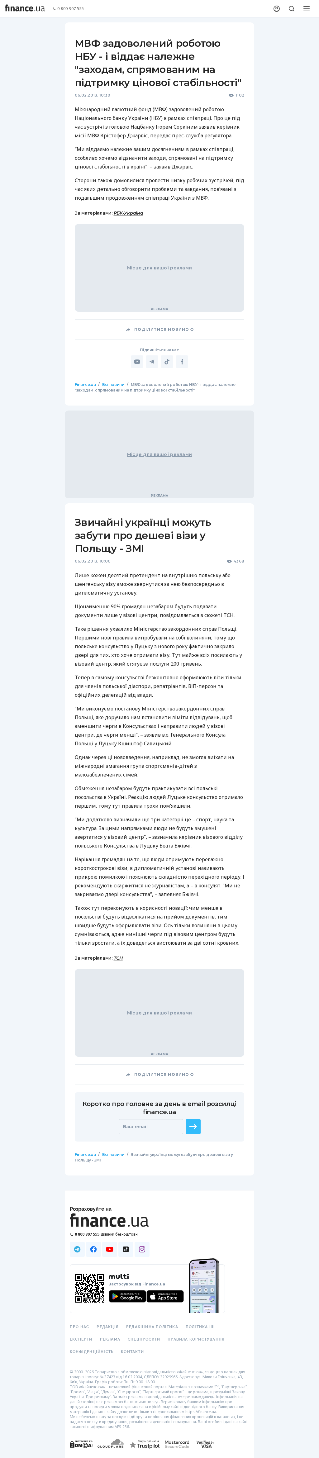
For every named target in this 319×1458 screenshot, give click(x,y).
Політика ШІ (200, 1327)
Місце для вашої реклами (159, 268)
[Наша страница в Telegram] (77, 1249)
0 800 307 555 (70, 9)
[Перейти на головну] (25, 9)
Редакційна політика (152, 1327)
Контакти (132, 1352)
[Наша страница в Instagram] (142, 1249)
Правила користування (196, 1339)
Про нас (79, 1327)
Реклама (110, 1339)
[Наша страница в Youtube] (109, 1249)
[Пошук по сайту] (291, 8)
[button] (193, 1126)
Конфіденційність (91, 1352)
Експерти (81, 1339)
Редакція (108, 1327)
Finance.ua (85, 384)
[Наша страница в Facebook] (93, 1249)
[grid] (159, 790)
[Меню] (306, 8)
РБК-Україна (128, 213)
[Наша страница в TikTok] (125, 1249)
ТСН (118, 958)
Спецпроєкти (144, 1339)
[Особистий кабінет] (276, 8)
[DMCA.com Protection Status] (81, 1450)
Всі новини (113, 384)
